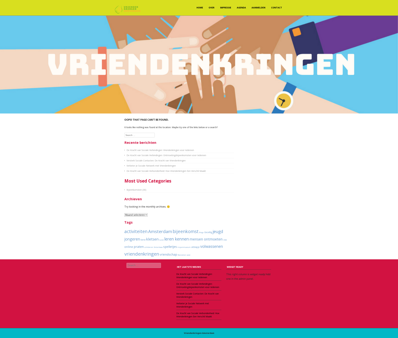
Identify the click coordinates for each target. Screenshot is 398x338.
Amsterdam (160, 231)
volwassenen (211, 246)
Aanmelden (258, 7)
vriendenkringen (141, 254)
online (128, 247)
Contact (276, 7)
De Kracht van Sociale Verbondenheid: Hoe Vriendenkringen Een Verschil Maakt (166, 170)
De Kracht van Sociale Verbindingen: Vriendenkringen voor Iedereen (160, 150)
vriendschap (168, 254)
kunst (161, 240)
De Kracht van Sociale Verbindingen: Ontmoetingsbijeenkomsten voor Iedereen (166, 155)
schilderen (148, 247)
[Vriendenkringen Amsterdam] (126, 9)
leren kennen (176, 239)
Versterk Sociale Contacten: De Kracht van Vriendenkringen (156, 160)
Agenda (241, 7)
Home (200, 7)
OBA (225, 240)
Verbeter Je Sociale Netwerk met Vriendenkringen (151, 165)
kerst (143, 239)
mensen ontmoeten (206, 239)
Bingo (201, 232)
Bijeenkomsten (134, 189)
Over (211, 7)
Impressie (225, 7)
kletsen (152, 239)
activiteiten (136, 231)
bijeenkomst (186, 231)
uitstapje (195, 247)
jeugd (218, 231)
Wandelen (182, 255)
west (188, 255)
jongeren (132, 239)
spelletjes (170, 247)
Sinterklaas (158, 247)
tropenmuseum (184, 247)
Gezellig (208, 232)
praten (139, 246)
